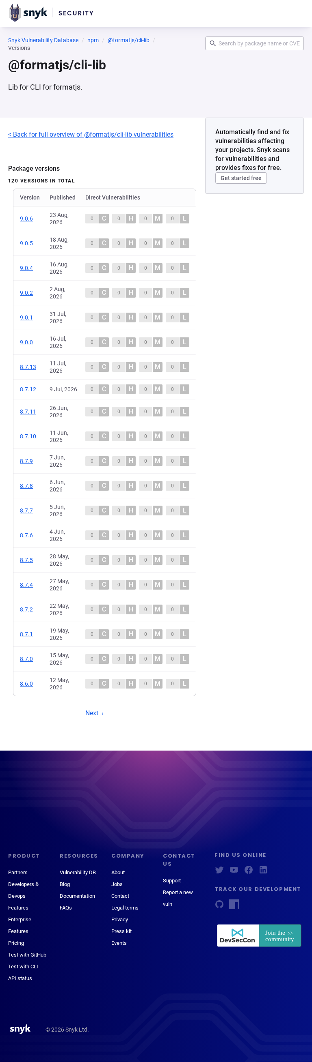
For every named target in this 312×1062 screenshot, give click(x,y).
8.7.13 (28, 367)
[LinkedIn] (263, 872)
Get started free (241, 178)
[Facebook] (249, 872)
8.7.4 (26, 584)
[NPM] (234, 907)
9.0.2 (26, 293)
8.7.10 (28, 436)
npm (93, 40)
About (118, 872)
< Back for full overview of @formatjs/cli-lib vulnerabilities (90, 134)
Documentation (77, 896)
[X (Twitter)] (219, 872)
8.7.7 (26, 510)
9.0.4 (26, 268)
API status (20, 978)
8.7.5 (26, 560)
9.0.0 (26, 342)
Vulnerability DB (78, 872)
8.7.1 (26, 634)
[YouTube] (234, 872)
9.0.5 (26, 243)
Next (92, 713)
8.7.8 (26, 486)
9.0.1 (26, 317)
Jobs (117, 884)
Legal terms (125, 908)
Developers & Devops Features (23, 896)
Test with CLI (23, 966)
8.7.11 (28, 411)
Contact (120, 896)
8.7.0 (26, 659)
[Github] (219, 907)
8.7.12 (28, 389)
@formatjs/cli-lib (129, 40)
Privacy (119, 919)
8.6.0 (26, 683)
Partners (18, 872)
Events (119, 943)
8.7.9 (26, 461)
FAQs (66, 908)
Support (172, 880)
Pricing (16, 943)
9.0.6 (26, 218)
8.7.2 (26, 609)
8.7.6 (26, 535)
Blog (65, 884)
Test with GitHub (27, 955)
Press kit (121, 931)
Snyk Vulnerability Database (43, 40)
